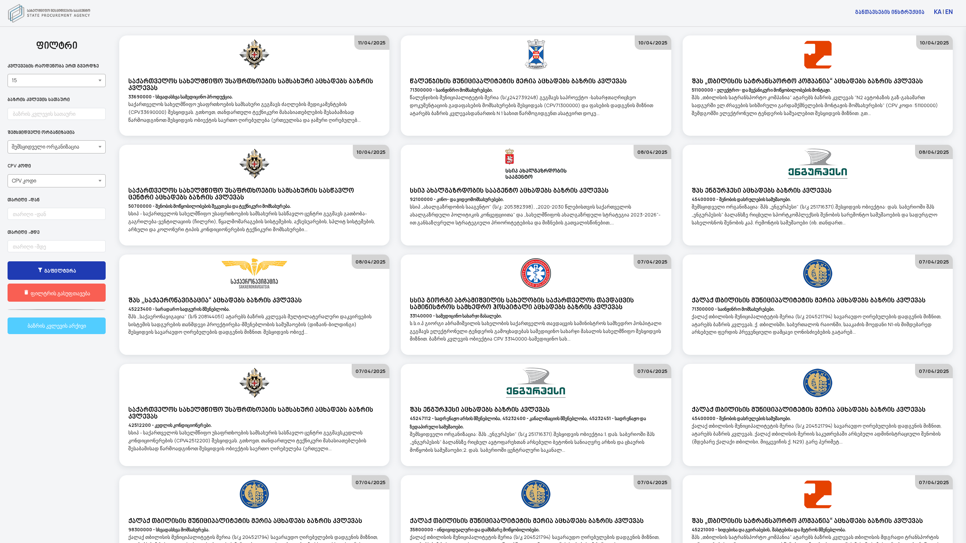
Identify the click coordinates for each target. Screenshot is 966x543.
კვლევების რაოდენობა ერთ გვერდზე (53, 66)
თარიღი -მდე (24, 233)
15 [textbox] (14, 80)
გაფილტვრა (59, 271)
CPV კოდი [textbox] (24, 180)
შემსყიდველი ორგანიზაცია (41, 133)
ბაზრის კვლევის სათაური (39, 100)
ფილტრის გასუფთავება (59, 293)
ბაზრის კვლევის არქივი (57, 325)
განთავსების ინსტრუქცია (889, 11)
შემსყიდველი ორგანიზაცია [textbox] (45, 146)
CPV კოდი (19, 166)
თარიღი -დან (24, 200)
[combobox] (57, 80)
